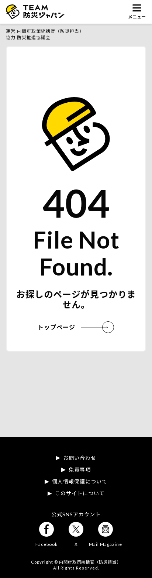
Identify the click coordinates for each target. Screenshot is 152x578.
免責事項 (80, 470)
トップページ (56, 327)
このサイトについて (80, 493)
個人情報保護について (79, 482)
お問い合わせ (79, 458)
